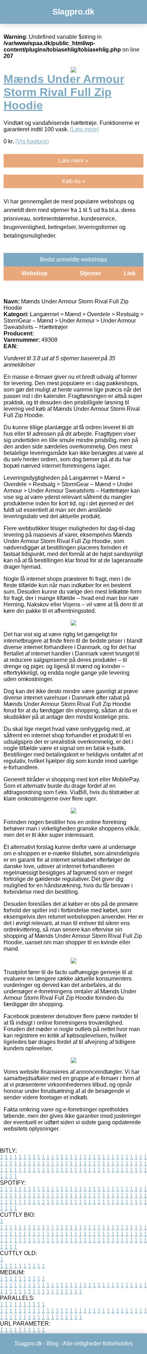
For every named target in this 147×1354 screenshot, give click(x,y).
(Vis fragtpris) (32, 141)
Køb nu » (73, 181)
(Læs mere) (84, 129)
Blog (53, 1343)
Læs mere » (73, 161)
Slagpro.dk (73, 11)
